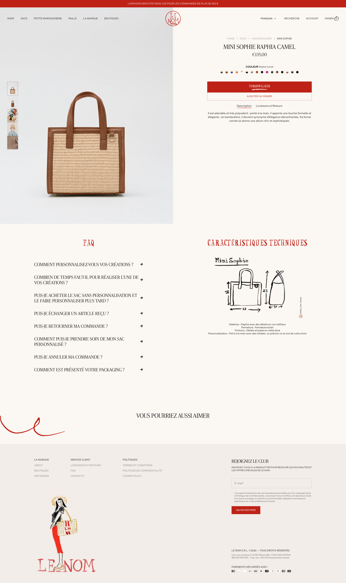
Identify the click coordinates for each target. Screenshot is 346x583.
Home (231, 38)
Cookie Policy (132, 476)
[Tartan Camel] (277, 72)
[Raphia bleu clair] (251, 72)
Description (244, 105)
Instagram (41, 476)
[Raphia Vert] (221, 72)
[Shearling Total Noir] (297, 72)
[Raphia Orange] (236, 72)
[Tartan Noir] (282, 72)
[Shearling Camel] (287, 72)
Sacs (243, 38)
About (38, 465)
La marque (90, 18)
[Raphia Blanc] (241, 72)
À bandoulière (262, 38)
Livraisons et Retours (269, 105)
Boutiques (111, 18)
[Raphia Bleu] (231, 72)
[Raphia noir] (246, 72)
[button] (332, 18)
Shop (10, 18)
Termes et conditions (137, 465)
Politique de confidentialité (142, 470)
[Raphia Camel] (226, 72)
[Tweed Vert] (272, 72)
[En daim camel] (257, 72)
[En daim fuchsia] (267, 72)
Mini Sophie (284, 38)
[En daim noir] (262, 72)
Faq (73, 470)
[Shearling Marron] (292, 72)
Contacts (77, 476)
